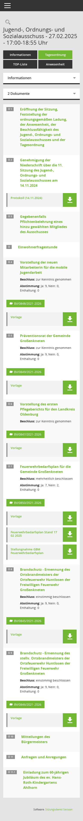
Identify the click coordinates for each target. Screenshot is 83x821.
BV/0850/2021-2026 (27, 503)
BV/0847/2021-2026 (27, 434)
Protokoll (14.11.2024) (26, 198)
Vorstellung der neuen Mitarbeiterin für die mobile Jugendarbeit (43, 267)
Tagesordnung (55, 55)
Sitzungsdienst (58, 809)
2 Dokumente (19, 93)
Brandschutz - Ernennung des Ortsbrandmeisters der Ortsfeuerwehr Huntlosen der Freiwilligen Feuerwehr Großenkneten (45, 579)
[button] (70, 200)
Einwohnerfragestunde (37, 247)
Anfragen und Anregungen (43, 757)
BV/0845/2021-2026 (27, 621)
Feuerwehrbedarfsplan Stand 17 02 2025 (34, 534)
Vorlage (16, 317)
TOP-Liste (20, 64)
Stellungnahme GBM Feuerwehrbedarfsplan (27, 551)
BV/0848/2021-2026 (27, 303)
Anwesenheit (55, 64)
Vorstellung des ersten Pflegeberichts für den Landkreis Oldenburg (47, 409)
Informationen (20, 55)
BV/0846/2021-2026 (27, 704)
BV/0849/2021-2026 (27, 372)
